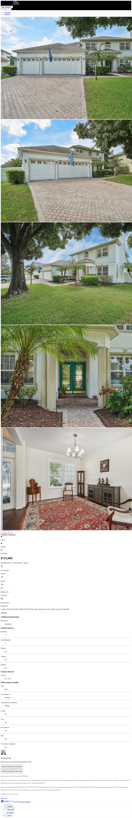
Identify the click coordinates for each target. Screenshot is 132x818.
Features (7, 14)
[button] (66, 68)
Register (8, 9)
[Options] (3, 532)
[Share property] (10, 532)
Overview (8, 12)
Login (3, 9)
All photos (4, 535)
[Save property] (7, 532)
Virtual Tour (12, 535)
